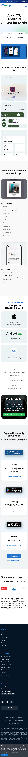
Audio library (4, 672)
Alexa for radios (5, 659)
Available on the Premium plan (14, 414)
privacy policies (12, 750)
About (2, 635)
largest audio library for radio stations (14, 734)
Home (2, 632)
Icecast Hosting (19, 717)
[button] (3, 588)
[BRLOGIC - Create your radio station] (6, 6)
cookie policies (21, 750)
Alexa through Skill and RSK (12, 733)
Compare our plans (14, 556)
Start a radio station (10, 717)
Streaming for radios (6, 656)
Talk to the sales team (13, 560)
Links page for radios (6, 664)
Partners (3, 640)
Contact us (4, 645)
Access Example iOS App (14, 545)
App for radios (4, 669)
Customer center (5, 688)
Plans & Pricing (4, 637)
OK (4, 754)
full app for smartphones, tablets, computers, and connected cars (14, 731)
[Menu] (26, 6)
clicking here (15, 752)
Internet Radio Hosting (18, 720)
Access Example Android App (14, 511)
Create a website (14, 731)
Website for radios (5, 667)
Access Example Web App (14, 476)
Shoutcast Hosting (8, 720)
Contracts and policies (14, 723)
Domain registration (6, 675)
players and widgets (18, 737)
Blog (2, 643)
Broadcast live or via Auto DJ (16, 729)
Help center (4, 686)
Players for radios (5, 662)
